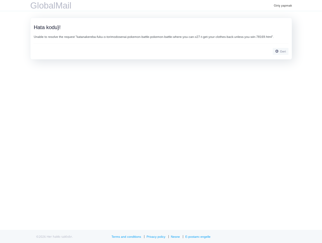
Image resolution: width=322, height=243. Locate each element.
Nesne (175, 236)
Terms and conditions (126, 236)
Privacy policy (156, 236)
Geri (282, 51)
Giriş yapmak (283, 5)
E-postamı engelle (198, 236)
